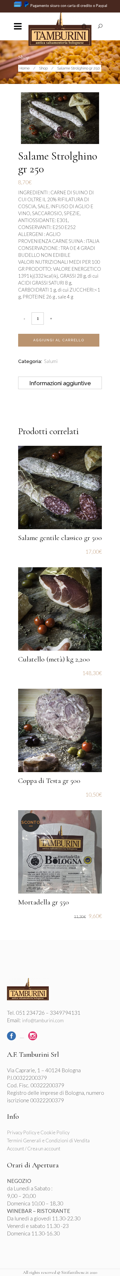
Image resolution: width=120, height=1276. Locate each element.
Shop (43, 68)
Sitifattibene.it (75, 1272)
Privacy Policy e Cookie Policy (38, 1132)
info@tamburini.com (43, 1020)
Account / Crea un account (33, 1148)
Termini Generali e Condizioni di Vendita (48, 1140)
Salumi (51, 361)
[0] (84, 26)
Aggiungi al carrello (58, 340)
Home (25, 68)
